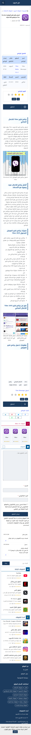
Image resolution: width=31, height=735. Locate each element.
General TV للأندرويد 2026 (21, 718)
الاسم (26, 486)
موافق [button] (15, 732)
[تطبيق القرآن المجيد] (15, 609)
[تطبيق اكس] (15, 592)
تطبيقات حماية (23, 702)
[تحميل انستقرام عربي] (15, 649)
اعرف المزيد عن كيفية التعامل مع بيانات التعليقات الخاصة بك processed (17, 522)
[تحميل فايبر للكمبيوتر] (6, 436)
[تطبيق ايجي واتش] (15, 584)
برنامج (10, 382)
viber (26, 382)
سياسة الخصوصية (22, 678)
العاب (26, 688)
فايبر (20, 385)
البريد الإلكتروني (23, 496)
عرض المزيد (7, 729)
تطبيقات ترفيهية (23, 698)
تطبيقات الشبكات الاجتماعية (20, 695)
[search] (3, 3)
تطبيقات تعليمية (13, 698)
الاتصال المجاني (18, 382)
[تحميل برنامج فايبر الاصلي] (24, 436)
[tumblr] (19, 417)
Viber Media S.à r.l (17, 69)
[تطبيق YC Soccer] (15, 601)
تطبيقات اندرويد (17, 11)
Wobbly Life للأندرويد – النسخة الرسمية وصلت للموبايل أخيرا (17, 722)
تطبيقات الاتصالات (7, 11)
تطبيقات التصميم (23, 691)
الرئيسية (24, 11)
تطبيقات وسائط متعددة (21, 705)
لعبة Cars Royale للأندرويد (21, 714)
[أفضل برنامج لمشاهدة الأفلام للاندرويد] (15, 657)
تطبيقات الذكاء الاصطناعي (10, 691)
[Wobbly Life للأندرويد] (15, 640)
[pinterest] (12, 414)
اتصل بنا (25, 669)
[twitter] (19, 414)
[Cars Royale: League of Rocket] (15, 623)
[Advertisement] (15, 40)
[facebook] (25, 414)
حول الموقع (24, 673)
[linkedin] (6, 414)
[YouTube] (15, 575)
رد (5, 540)
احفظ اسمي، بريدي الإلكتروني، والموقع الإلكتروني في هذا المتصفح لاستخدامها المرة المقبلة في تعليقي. (16, 506)
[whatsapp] (12, 417)
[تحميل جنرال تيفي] (15, 632)
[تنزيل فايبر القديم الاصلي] (15, 436)
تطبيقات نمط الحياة (13, 702)
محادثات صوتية (13, 385)
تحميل (25, 385)
